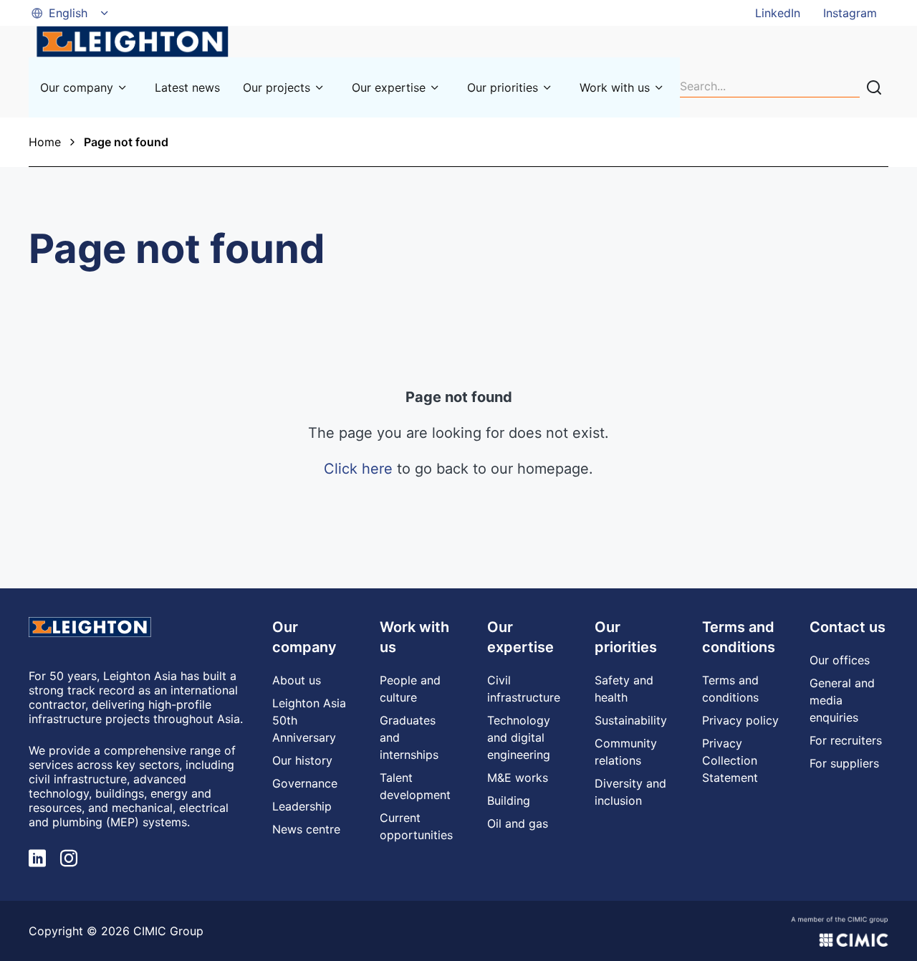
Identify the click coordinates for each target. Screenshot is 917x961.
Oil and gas (517, 823)
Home (45, 142)
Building (508, 800)
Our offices (840, 660)
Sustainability (631, 720)
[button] (71, 13)
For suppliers (844, 763)
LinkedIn (777, 13)
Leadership (302, 806)
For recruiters (846, 740)
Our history (302, 760)
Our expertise (389, 87)
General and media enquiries (842, 700)
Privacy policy (740, 720)
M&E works (517, 777)
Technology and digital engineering (518, 737)
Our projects (276, 87)
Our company (76, 87)
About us (296, 680)
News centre (306, 829)
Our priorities (502, 87)
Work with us (615, 87)
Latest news (187, 87)
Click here (358, 468)
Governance (304, 783)
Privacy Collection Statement (730, 760)
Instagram (850, 13)
